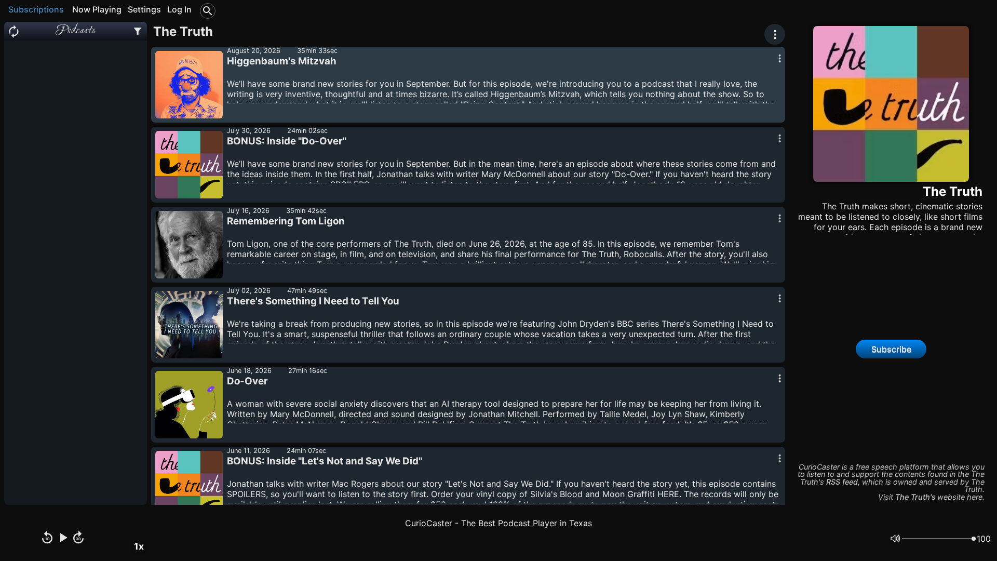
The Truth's (915, 496)
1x (139, 546)
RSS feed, (843, 481)
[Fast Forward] (78, 538)
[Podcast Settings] (137, 31)
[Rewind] (47, 538)
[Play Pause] (63, 538)
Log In (179, 9)
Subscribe (891, 349)
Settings (144, 9)
